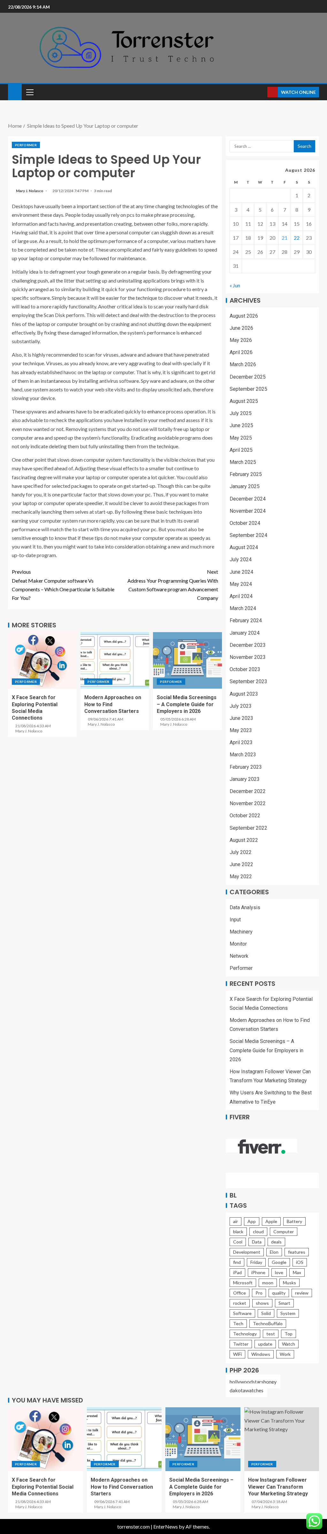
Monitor (238, 944)
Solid (266, 1313)
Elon (274, 1252)
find (237, 1262)
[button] (29, 92)
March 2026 (243, 364)
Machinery (241, 932)
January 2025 (245, 486)
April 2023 (241, 742)
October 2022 (245, 815)
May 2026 (241, 340)
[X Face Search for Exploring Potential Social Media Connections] (42, 660)
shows (262, 1303)
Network (239, 956)
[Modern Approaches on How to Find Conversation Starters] (114, 660)
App (251, 1221)
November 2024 (248, 511)
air (235, 1221)
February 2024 (246, 620)
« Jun (235, 285)
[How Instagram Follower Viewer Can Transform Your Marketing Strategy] (281, 1439)
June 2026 (241, 328)
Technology (245, 1333)
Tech (238, 1323)
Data (257, 1241)
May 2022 (241, 876)
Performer (26, 145)
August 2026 (244, 316)
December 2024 (248, 499)
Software (242, 1313)
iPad (237, 1272)
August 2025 (244, 401)
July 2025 (241, 413)
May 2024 (241, 584)
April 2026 (241, 352)
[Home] (15, 91)
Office (239, 1293)
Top (289, 1333)
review (301, 1293)
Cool (237, 1241)
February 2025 (246, 474)
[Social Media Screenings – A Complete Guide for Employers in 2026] (187, 660)
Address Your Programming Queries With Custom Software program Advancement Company (172, 585)
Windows (260, 1354)
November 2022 (248, 803)
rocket (239, 1303)
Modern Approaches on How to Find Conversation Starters (122, 1487)
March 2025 (243, 462)
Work (285, 1354)
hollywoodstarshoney (253, 1382)
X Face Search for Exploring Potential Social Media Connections (42, 1487)
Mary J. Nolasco (30, 190)
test (270, 1333)
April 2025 (241, 450)
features (296, 1252)
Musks (289, 1282)
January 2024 (245, 633)
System (287, 1313)
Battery (294, 1221)
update (265, 1344)
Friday (256, 1262)
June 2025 (241, 425)
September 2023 (248, 681)
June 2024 (241, 572)
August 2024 (244, 547)
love (279, 1272)
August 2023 (244, 694)
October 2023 (245, 669)
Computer (283, 1231)
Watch (288, 1344)
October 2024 (245, 523)
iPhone (258, 1272)
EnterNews (165, 1526)
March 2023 (243, 755)
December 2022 (248, 791)
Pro (258, 1293)
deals (276, 1241)
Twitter (240, 1344)
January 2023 (245, 779)
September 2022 (248, 828)
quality (278, 1293)
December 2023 (248, 645)
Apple (271, 1221)
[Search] (262, 92)
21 (284, 238)
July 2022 (241, 852)
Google (279, 1262)
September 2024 (248, 535)
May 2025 (241, 438)
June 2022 (241, 864)
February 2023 (246, 767)
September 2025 (248, 389)
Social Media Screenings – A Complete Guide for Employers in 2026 (187, 704)
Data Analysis (245, 907)
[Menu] (29, 92)
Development (246, 1252)
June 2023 (241, 718)
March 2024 (243, 608)
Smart (284, 1303)
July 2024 (241, 559)
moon (267, 1282)
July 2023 (241, 706)
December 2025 (248, 377)
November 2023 (248, 657)
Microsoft (243, 1282)
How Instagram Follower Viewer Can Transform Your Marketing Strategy (278, 1487)
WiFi (237, 1354)
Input (235, 920)
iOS (299, 1262)
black (238, 1231)
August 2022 (244, 840)
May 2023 (241, 730)
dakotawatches (246, 1390)
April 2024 (241, 596)
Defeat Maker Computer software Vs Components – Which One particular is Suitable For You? (63, 585)
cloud (258, 1231)
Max (297, 1272)
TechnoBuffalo (268, 1323)
